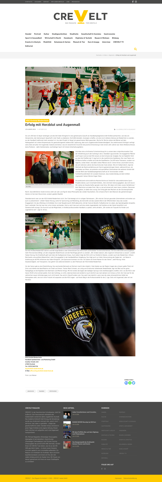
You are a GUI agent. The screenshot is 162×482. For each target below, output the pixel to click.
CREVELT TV (118, 42)
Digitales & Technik (83, 38)
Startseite (28, 1)
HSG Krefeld (53, 391)
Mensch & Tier (79, 42)
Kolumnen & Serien (62, 42)
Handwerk (68, 38)
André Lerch (32, 129)
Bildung (115, 38)
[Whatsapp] (130, 383)
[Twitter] (133, 383)
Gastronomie (109, 34)
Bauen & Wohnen (102, 38)
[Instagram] (136, 2)
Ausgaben (38, 1)
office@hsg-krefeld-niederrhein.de (41, 371)
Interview (106, 42)
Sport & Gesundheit (33, 38)
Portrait (37, 34)
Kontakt (46, 1)
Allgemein (119, 129)
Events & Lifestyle (33, 42)
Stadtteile (74, 34)
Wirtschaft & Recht (53, 38)
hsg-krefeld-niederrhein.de (34, 368)
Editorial (29, 46)
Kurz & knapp (93, 42)
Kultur (46, 34)
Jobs (67, 1)
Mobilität (47, 42)
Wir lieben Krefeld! (57, 1)
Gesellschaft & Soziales (91, 34)
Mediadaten (76, 1)
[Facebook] (132, 2)
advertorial (31, 391)
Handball (41, 391)
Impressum (118, 478)
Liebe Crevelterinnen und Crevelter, (84, 412)
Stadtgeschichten (59, 34)
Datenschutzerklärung (130, 478)
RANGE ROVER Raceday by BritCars (84, 422)
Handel (28, 34)
